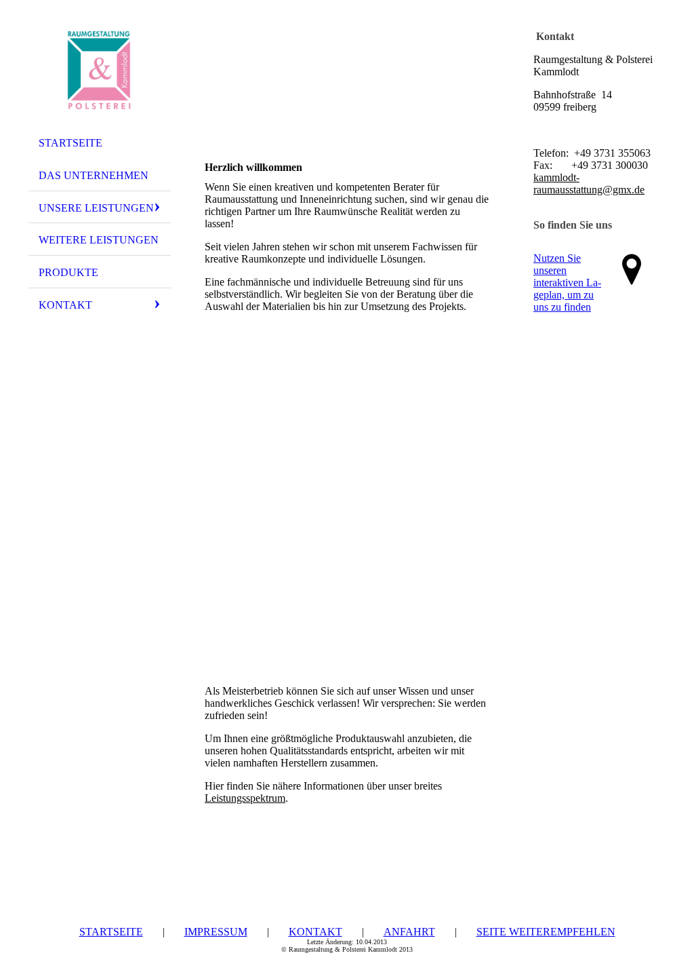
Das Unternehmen (93, 175)
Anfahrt (409, 931)
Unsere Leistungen (96, 208)
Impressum (215, 931)
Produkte (68, 272)
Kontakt (65, 305)
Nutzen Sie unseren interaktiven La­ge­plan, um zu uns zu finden (567, 282)
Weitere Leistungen (99, 240)
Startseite (70, 143)
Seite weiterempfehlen (545, 931)
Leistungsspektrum (245, 798)
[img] (100, 70)
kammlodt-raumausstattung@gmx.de (589, 183)
